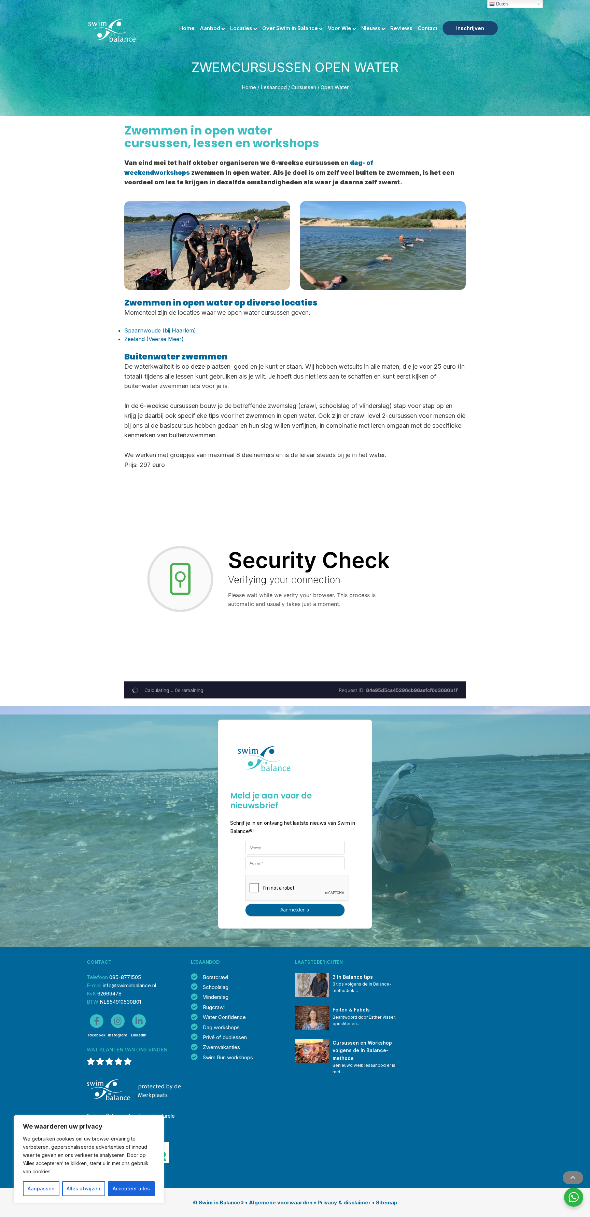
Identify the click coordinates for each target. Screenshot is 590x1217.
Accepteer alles (131, 1188)
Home (187, 28)
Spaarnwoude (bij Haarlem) (160, 330)
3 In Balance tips (353, 977)
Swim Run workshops (228, 1057)
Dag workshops (221, 1027)
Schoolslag (215, 987)
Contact (427, 28)
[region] (89, 1159)
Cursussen (303, 87)
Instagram (117, 1035)
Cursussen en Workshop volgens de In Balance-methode (363, 1050)
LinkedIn (138, 1035)
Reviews (401, 28)
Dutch (501, 3)
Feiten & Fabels (351, 1010)
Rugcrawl (214, 1007)
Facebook (97, 1035)
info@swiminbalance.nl (129, 985)
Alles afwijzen (83, 1188)
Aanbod (210, 28)
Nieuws (370, 28)
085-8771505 (125, 977)
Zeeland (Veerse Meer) (154, 339)
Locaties (241, 28)
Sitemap (386, 1202)
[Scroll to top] (573, 1177)
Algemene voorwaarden (280, 1202)
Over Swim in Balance (290, 28)
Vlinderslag (215, 997)
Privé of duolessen (225, 1037)
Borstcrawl (215, 977)
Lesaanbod (274, 87)
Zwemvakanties (221, 1047)
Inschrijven (470, 28)
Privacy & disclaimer (344, 1202)
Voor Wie (339, 28)
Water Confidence (224, 1017)
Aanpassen (41, 1188)
